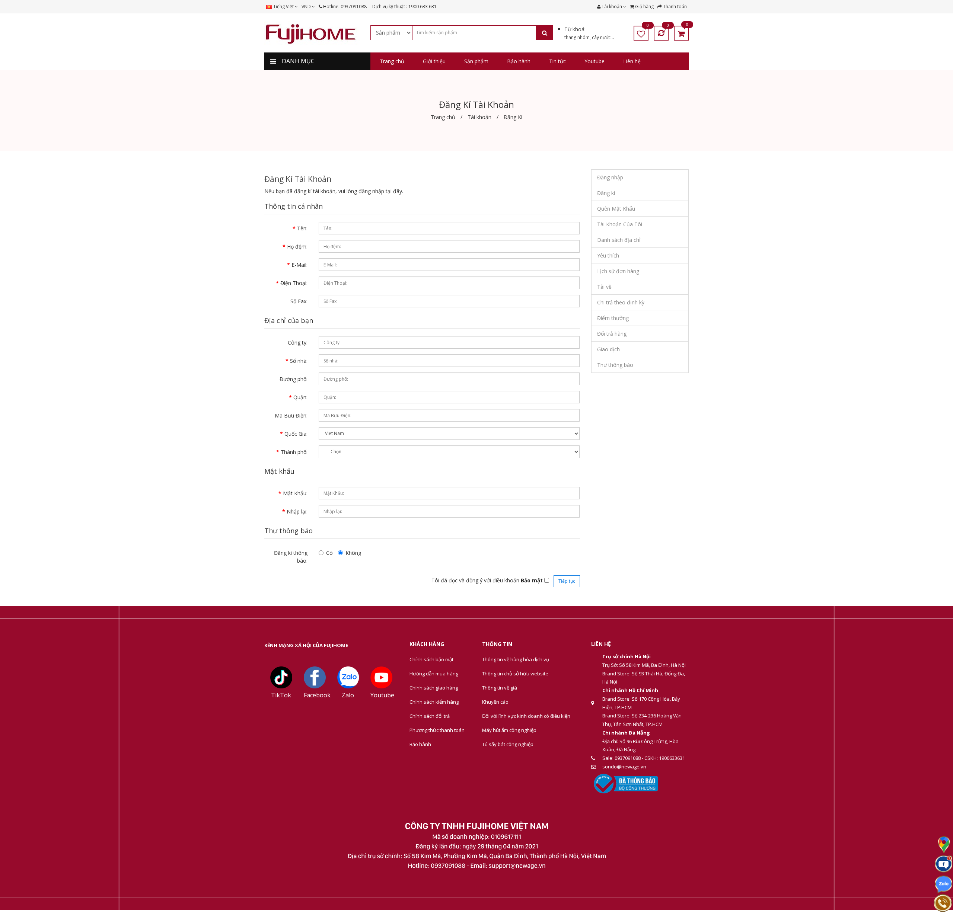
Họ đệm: (297, 246)
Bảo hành (420, 744)
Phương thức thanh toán (437, 730)
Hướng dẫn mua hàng (433, 673)
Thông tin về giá (499, 687)
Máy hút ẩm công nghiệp (509, 730)
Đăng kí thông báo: (290, 556)
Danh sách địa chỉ (619, 239)
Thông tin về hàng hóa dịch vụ (515, 659)
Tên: (302, 228)
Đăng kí (606, 192)
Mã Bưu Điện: (291, 415)
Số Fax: (298, 301)
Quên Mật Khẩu (616, 208)
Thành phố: (294, 451)
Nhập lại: (297, 511)
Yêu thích (608, 255)
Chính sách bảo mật (431, 659)
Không (353, 552)
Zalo (348, 695)
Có (329, 552)
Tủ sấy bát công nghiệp (507, 744)
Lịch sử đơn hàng (618, 271)
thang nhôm (577, 37)
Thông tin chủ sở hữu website (515, 673)
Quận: (300, 397)
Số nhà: (298, 360)
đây (397, 191)
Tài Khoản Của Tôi (619, 224)
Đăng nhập (610, 177)
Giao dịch (608, 349)
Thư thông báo (615, 364)
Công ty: (297, 342)
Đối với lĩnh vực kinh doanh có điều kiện (526, 716)
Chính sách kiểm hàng (434, 701)
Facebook (317, 695)
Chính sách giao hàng (433, 687)
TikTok (281, 695)
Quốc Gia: (295, 433)
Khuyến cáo (495, 701)
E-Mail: (299, 264)
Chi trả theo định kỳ (620, 302)
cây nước (601, 37)
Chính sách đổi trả (429, 716)
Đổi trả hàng (612, 333)
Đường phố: (293, 379)
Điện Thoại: (293, 283)
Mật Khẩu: (295, 493)
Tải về (604, 286)
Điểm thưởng (613, 318)
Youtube (382, 695)
